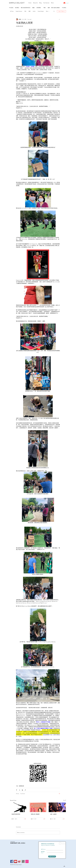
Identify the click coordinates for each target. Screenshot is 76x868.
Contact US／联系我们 (17, 843)
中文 (25, 11)
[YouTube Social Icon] (15, 861)
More (47, 11)
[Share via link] (25, 790)
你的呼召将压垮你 (16, 814)
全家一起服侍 (53, 814)
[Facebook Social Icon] (11, 861)
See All (64, 800)
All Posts (11, 11)
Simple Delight (41, 11)
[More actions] (59, 19)
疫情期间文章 (21, 785)
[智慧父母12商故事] (38, 807)
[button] (54, 11)
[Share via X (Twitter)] (19, 790)
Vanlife (34, 11)
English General (19, 11)
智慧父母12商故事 (35, 814)
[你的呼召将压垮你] (18, 807)
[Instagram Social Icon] (26, 861)
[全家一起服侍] (57, 807)
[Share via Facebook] (16, 790)
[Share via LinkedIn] (22, 790)
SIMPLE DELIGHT (17, 3)
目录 (29, 11)
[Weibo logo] (19, 861)
